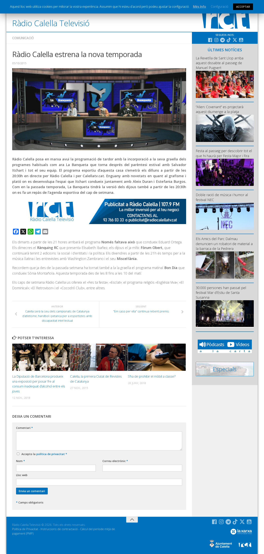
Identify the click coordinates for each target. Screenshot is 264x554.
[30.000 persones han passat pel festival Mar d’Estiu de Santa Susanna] (225, 313)
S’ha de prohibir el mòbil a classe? (152, 376)
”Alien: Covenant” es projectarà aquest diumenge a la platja (219, 109)
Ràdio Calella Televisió (50, 23)
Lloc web (21, 475)
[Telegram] (222, 40)
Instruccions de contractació (59, 529)
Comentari (24, 428)
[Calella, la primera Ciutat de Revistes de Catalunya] (99, 357)
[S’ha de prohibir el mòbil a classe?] (157, 357)
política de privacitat (51, 454)
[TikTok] (228, 40)
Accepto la (43, 454)
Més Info (199, 6)
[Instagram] (216, 40)
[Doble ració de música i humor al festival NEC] (225, 216)
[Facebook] (210, 40)
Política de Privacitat (25, 529)
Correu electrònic (115, 461)
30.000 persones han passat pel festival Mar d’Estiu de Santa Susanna (221, 292)
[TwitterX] (234, 40)
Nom (20, 461)
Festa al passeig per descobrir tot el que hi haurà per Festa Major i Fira (224, 153)
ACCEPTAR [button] (243, 6)
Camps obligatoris (29, 502)
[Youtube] (241, 40)
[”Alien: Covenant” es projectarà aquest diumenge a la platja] (225, 128)
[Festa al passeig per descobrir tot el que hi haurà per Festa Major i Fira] (225, 172)
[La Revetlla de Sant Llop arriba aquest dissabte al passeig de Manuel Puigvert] (225, 84)
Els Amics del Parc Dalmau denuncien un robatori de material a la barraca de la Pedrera (224, 243)
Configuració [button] (219, 6)
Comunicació (23, 38)
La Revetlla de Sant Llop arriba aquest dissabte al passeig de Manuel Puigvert (219, 63)
